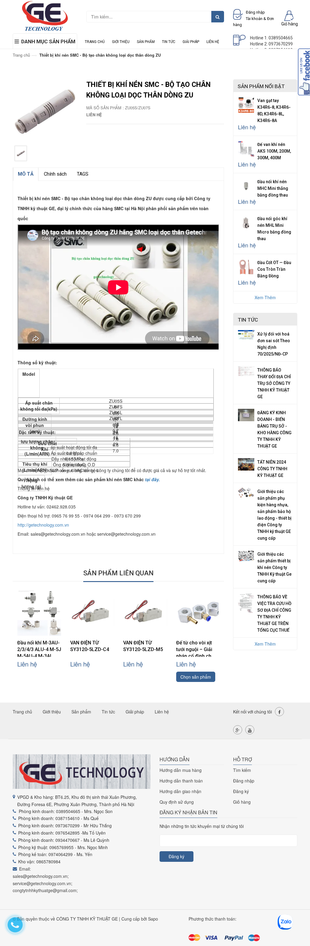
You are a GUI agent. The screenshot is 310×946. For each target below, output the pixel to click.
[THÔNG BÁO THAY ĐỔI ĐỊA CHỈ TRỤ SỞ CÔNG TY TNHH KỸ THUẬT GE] (246, 370)
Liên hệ (212, 42)
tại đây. (152, 479)
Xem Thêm (265, 297)
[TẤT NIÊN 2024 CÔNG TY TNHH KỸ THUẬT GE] (246, 464)
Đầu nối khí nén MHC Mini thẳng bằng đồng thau (272, 188)
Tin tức (168, 42)
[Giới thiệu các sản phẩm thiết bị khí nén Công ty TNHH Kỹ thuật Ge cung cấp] (246, 555)
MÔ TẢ (26, 174)
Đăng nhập (243, 781)
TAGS (82, 174)
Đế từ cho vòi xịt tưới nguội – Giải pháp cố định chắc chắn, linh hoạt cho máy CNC (197, 656)
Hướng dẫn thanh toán (181, 781)
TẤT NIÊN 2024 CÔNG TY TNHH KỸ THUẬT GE (272, 469)
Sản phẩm (146, 42)
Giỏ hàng (242, 802)
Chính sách (55, 174)
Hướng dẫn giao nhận (180, 791)
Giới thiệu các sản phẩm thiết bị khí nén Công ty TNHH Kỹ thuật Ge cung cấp (274, 567)
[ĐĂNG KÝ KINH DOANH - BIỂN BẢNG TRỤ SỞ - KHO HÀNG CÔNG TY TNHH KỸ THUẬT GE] (246, 414)
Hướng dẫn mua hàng (181, 770)
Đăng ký (241, 791)
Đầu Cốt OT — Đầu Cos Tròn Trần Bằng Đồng (274, 269)
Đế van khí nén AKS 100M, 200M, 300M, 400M (274, 151)
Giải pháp (191, 42)
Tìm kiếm (242, 770)
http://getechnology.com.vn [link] (43, 525)
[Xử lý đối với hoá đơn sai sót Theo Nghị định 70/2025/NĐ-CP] (246, 334)
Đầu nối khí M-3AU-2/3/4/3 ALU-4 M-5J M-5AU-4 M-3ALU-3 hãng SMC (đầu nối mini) (39, 656)
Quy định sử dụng (177, 802)
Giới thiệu (121, 42)
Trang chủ (95, 42)
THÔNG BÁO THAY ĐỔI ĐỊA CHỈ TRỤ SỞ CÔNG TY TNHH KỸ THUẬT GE (274, 383)
